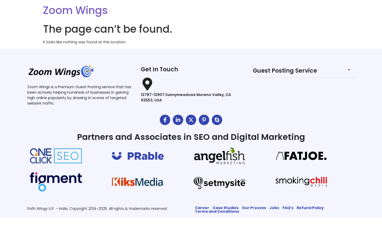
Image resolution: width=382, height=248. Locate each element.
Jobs (274, 208)
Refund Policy (310, 208)
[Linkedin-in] (178, 120)
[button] (302, 71)
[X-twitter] (191, 120)
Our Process (254, 208)
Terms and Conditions (217, 211)
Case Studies (226, 208)
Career (202, 208)
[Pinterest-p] (204, 120)
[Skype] (217, 120)
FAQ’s (287, 208)
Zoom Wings (75, 10)
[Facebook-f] (165, 120)
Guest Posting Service (285, 71)
